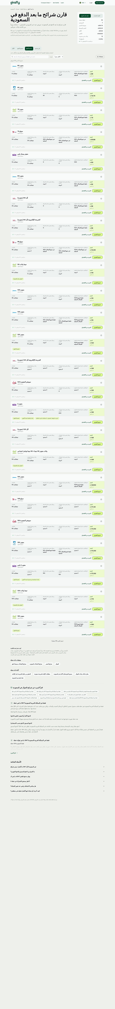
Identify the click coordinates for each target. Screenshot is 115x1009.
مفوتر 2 (19, 404)
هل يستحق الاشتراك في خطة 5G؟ (20, 781)
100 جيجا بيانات (22, 591)
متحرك (17, 9)
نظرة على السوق (85, 15)
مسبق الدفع (20, 48)
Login (90, 2)
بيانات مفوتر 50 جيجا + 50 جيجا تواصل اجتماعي (32, 451)
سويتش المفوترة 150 (24, 520)
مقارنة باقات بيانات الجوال (82, 674)
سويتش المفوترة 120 (24, 382)
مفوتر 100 (20, 290)
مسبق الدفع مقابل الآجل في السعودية (63, 674)
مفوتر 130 (20, 477)
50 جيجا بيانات (22, 264)
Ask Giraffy (56, 2)
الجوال (57, 664)
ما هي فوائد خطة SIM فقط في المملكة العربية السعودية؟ (48, 691)
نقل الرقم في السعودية (17, 678)
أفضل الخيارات (97, 15)
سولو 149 (20, 499)
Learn (62, 2)
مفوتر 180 (20, 616)
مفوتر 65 (20, 87)
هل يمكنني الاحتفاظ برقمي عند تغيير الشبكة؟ (23, 786)
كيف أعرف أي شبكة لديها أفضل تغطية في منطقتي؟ (25, 791)
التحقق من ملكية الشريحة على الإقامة (21, 674)
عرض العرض (97, 80)
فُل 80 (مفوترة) (22, 198)
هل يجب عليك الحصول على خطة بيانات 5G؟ (76, 694)
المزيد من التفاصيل (86, 80)
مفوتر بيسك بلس (22, 154)
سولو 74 (20, 131)
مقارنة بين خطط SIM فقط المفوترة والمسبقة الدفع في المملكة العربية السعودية (80, 691)
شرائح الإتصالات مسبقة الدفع (19, 664)
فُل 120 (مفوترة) (22, 429)
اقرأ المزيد (13, 753)
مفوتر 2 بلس (21, 565)
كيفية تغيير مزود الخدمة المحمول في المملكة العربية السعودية (53, 698)
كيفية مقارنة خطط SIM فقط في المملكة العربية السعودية (24, 694)
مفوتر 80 (20, 176)
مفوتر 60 (20, 66)
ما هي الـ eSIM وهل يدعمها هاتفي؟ (20, 776)
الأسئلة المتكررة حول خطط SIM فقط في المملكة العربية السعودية (83, 698)
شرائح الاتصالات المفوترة (36, 664)
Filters (101, 56)
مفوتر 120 (20, 335)
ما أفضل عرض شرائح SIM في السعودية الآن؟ (23, 767)
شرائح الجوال (23, 9)
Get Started (99, 2)
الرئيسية (13, 9)
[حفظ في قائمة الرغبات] (101, 66)
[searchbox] (30, 56)
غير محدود (37, 48)
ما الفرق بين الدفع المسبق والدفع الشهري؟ (23, 772)
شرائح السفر (49, 664)
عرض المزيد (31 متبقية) (57, 641)
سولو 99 (20, 242)
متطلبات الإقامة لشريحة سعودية (42, 674)
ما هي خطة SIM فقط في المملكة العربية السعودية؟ (22, 691)
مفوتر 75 (20, 109)
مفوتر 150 (20, 542)
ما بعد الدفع (29, 48)
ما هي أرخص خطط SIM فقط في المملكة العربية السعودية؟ (51, 694)
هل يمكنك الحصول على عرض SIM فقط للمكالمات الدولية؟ (24, 698)
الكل (13, 48)
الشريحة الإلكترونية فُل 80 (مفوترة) (28, 220)
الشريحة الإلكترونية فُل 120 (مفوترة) (29, 360)
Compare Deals (45, 2)
